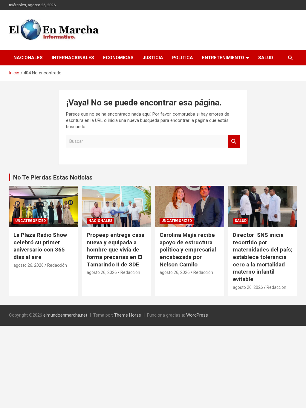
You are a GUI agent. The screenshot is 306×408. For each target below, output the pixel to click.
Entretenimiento (223, 57)
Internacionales (73, 57)
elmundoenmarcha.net (65, 315)
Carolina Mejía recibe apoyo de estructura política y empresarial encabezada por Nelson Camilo (188, 249)
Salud (265, 57)
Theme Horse (127, 315)
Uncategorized (30, 221)
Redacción (57, 265)
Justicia (153, 57)
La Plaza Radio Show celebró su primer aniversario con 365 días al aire (40, 245)
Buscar (234, 141)
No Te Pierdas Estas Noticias (53, 177)
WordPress (197, 315)
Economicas (118, 57)
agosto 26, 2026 (28, 265)
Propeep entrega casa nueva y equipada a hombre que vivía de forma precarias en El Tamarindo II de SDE (115, 249)
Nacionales (28, 57)
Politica (182, 57)
